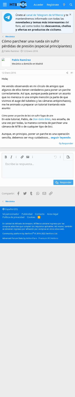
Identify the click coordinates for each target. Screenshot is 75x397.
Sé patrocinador (10, 214)
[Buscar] (71, 4)
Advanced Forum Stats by (30, 238)
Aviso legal (52, 214)
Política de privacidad (13, 217)
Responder (67, 143)
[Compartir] (67, 73)
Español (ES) (11, 209)
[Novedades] (64, 4)
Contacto (39, 214)
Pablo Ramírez (11, 51)
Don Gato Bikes (41, 119)
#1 (72, 72)
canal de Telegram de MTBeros (44, 15)
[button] (5, 4)
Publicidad (27, 214)
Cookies (31, 217)
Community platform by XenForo (30, 233)
